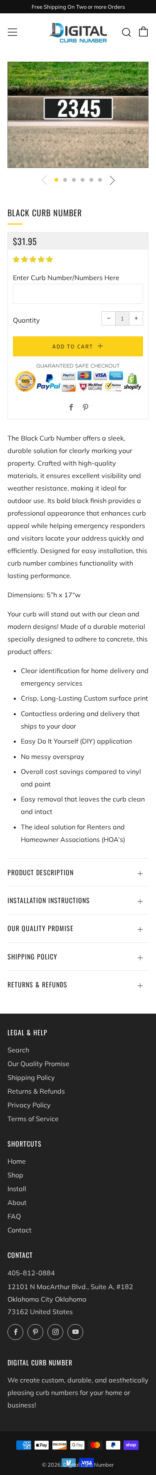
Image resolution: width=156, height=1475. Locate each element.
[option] (78, 115)
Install (16, 1189)
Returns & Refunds (36, 1091)
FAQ (14, 1216)
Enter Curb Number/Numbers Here (66, 277)
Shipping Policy (31, 1077)
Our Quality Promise (38, 1063)
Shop (15, 1175)
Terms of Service (33, 1118)
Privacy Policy (29, 1105)
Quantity (26, 320)
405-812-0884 (31, 1273)
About (17, 1202)
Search (18, 1050)
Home (16, 1161)
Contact (19, 1230)
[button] (56, 180)
